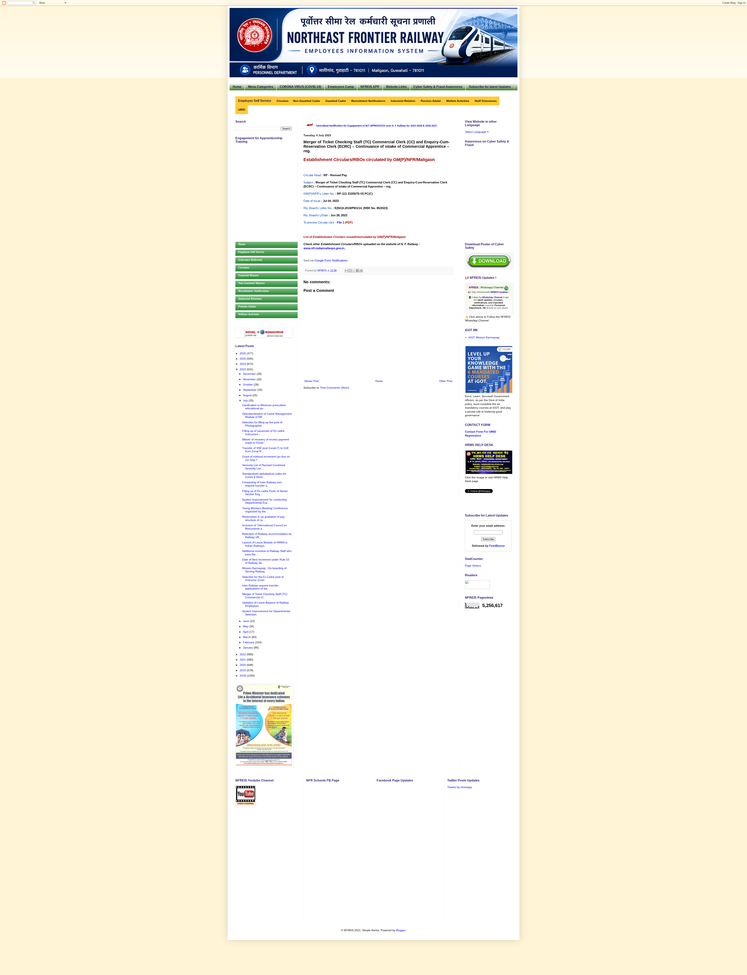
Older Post (445, 381)
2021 (243, 659)
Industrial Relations (250, 298)
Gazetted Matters (248, 275)
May (246, 626)
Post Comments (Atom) (334, 387)
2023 (243, 369)
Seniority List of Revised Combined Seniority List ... (263, 467)
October (248, 384)
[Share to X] (354, 271)
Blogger (400, 930)
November (250, 379)
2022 (243, 654)
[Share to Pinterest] (361, 271)
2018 (243, 675)
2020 (243, 664)
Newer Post (311, 381)
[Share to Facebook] (357, 271)
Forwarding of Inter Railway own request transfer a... (262, 484)
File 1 (340, 222)
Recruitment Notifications (253, 291)
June (246, 621)
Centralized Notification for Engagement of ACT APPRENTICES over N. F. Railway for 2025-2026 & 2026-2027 (376, 125)
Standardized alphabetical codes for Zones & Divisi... (264, 475)
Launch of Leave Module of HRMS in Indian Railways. (265, 544)
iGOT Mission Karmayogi (483, 337)
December (250, 373)
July (246, 400)
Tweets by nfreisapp (459, 787)
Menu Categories (260, 86)
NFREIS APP (369, 86)
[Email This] (346, 271)
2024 (243, 363)
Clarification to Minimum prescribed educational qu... (264, 407)
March (247, 637)
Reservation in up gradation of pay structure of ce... (263, 518)
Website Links (396, 86)
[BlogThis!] (350, 271)
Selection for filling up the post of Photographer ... (262, 424)
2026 (243, 353)
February (249, 642)
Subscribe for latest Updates (490, 86)
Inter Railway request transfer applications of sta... (260, 587)
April (246, 631)
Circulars (243, 267)
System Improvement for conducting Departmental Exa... (264, 501)
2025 (243, 358)
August (247, 395)
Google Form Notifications (331, 260)
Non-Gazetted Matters (251, 283)
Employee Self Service (251, 252)
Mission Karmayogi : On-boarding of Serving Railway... (264, 570)
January (248, 647)
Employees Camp (341, 86)
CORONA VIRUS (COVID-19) (300, 86)
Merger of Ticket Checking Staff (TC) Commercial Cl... (264, 595)
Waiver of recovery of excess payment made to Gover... (265, 441)
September (250, 389)
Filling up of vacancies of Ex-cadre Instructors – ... (263, 432)
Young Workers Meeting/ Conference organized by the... (265, 510)
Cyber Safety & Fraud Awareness (437, 86)
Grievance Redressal (250, 259)
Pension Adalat (247, 306)
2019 (243, 670)
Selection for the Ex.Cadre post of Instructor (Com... (263, 578)
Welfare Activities (248, 314)
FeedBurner (497, 545)
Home (237, 86)
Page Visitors (473, 565)
